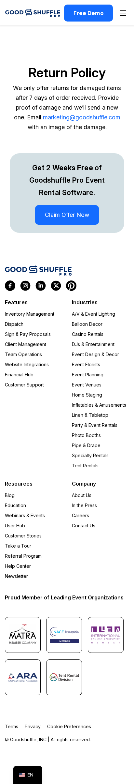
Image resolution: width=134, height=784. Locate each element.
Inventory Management (29, 314)
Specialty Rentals (90, 455)
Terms (11, 726)
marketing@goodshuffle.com (81, 117)
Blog (10, 495)
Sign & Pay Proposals (28, 334)
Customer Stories (23, 535)
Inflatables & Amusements (99, 405)
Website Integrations (27, 364)
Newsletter (16, 576)
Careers (80, 515)
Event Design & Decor (95, 354)
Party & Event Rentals (94, 425)
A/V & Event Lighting (93, 314)
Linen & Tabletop (90, 415)
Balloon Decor (87, 324)
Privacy (33, 726)
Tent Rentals (85, 465)
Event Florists (86, 364)
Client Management (25, 344)
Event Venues (86, 384)
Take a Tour (18, 546)
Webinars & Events (25, 515)
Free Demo (89, 13)
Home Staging (87, 395)
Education (15, 505)
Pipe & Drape (86, 445)
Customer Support (24, 384)
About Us (81, 495)
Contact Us (83, 525)
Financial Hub (19, 374)
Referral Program (23, 556)
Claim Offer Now (67, 214)
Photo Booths (86, 435)
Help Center (18, 566)
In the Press (84, 505)
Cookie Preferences (69, 726)
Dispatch (14, 324)
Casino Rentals (87, 334)
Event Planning (87, 374)
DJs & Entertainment (93, 344)
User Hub (15, 525)
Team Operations (23, 354)
